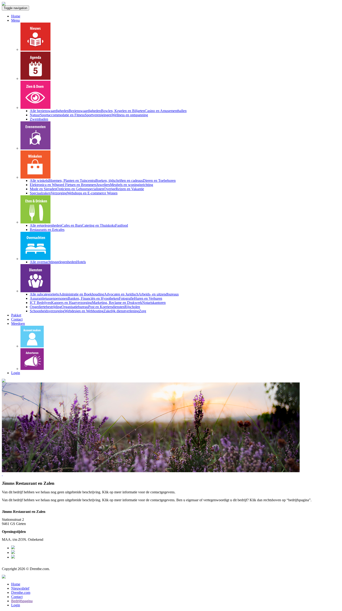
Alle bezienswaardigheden (49, 111)
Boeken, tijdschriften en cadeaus (119, 181)
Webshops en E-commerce (87, 193)
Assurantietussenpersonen (49, 298)
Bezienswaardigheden (85, 111)
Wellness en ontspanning (130, 115)
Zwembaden (39, 119)
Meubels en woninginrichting (131, 185)
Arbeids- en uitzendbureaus (158, 294)
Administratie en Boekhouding (81, 294)
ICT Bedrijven (40, 303)
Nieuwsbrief (20, 588)
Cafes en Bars (71, 225)
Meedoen (18, 323)
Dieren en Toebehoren (159, 181)
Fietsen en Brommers (80, 185)
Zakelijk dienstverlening (121, 311)
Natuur (35, 115)
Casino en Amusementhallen (166, 111)
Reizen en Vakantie (130, 189)
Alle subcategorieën (44, 294)
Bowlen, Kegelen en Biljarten (123, 111)
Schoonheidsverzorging (47, 311)
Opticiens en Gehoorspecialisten (80, 189)
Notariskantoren (154, 303)
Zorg (142, 311)
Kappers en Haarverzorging (71, 303)
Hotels (81, 262)
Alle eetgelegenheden (45, 225)
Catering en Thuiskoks (98, 225)
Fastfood (121, 225)
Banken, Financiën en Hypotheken (93, 298)
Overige (110, 189)
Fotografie (126, 298)
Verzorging (59, 193)
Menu (15, 20)
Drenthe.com (20, 592)
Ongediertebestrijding (45, 307)
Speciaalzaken (40, 193)
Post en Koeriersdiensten (106, 307)
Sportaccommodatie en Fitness (62, 115)
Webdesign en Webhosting (84, 311)
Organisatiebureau (74, 307)
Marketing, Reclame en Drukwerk (117, 303)
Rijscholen (132, 307)
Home (15, 16)
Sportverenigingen (98, 115)
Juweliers (103, 185)
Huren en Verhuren (148, 298)
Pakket (16, 315)
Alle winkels (39, 181)
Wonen (112, 193)
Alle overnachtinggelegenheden (53, 262)
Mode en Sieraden (43, 189)
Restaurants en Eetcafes (47, 230)
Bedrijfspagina (22, 601)
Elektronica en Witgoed (47, 185)
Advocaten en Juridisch (121, 294)
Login (15, 373)
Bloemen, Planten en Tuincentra (71, 181)
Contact (17, 319)
